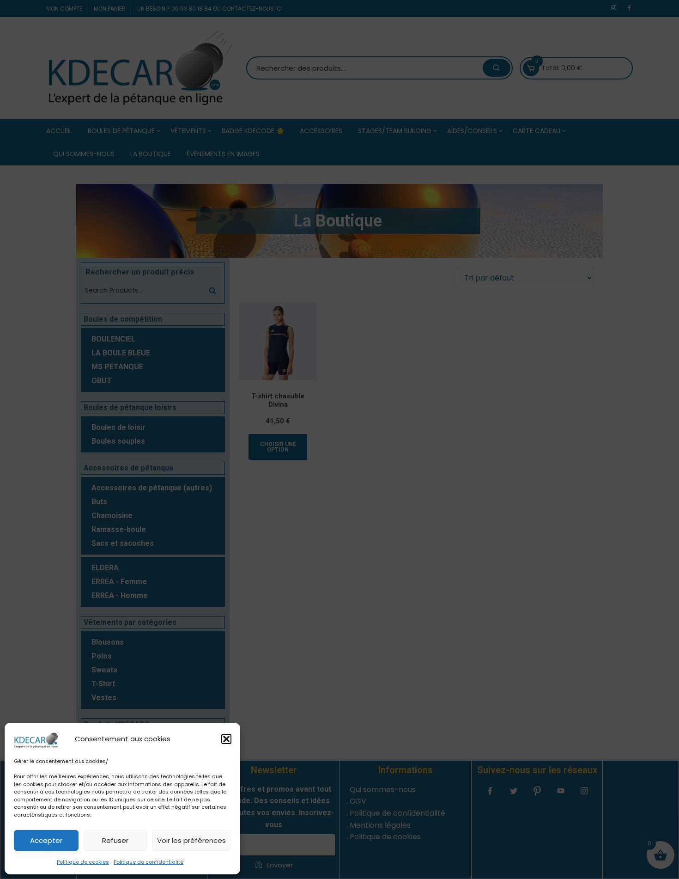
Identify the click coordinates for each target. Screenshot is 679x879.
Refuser (115, 840)
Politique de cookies (83, 862)
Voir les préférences (191, 840)
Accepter (46, 840)
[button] (226, 739)
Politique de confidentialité (148, 862)
